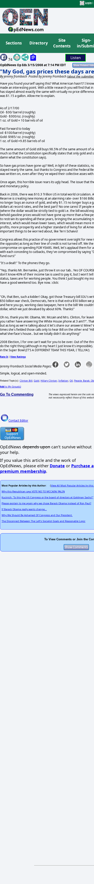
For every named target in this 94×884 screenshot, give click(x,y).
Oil (71, 380)
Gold (36, 380)
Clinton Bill (26, 380)
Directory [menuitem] (38, 43)
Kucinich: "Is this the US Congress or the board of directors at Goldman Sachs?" (47, 497)
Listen (75, 57)
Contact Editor (18, 421)
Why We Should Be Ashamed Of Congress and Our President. (37, 515)
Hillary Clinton (49, 380)
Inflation (63, 380)
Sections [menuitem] (14, 43)
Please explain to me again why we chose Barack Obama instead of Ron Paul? (46, 503)
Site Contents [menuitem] (61, 43)
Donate (57, 465)
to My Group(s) (10, 386)
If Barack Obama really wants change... (24, 509)
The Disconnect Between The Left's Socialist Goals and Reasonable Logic (43, 521)
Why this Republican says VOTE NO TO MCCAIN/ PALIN (33, 491)
